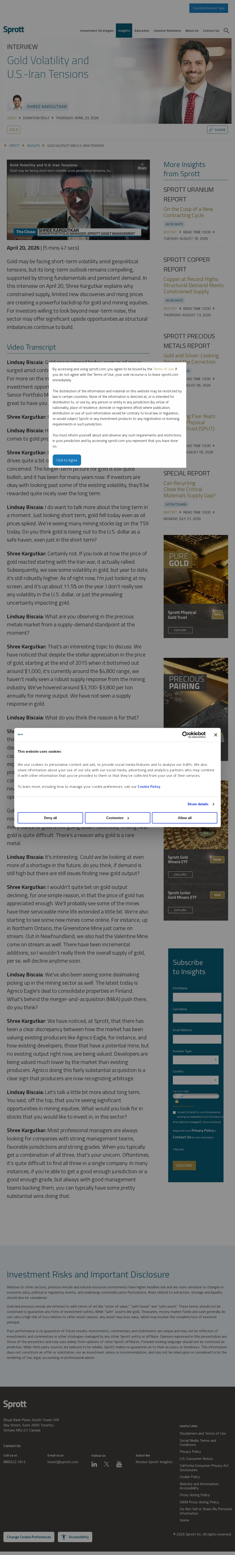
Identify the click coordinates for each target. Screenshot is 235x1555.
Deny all (50, 818)
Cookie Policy (149, 786)
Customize (114, 818)
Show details (197, 804)
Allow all (185, 818)
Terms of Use (163, 369)
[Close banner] (215, 734)
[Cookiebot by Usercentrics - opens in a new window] (185, 734)
